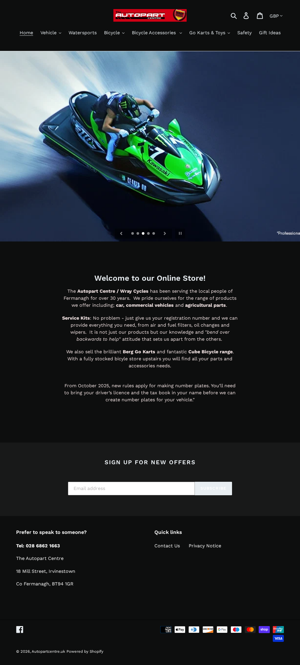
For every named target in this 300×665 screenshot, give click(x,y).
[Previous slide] (121, 233)
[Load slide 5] (154, 234)
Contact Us (167, 546)
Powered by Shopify (85, 651)
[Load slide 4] (149, 234)
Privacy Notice (205, 546)
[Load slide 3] (143, 234)
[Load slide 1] (133, 234)
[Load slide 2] (138, 234)
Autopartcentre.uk (48, 651)
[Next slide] (164, 233)
